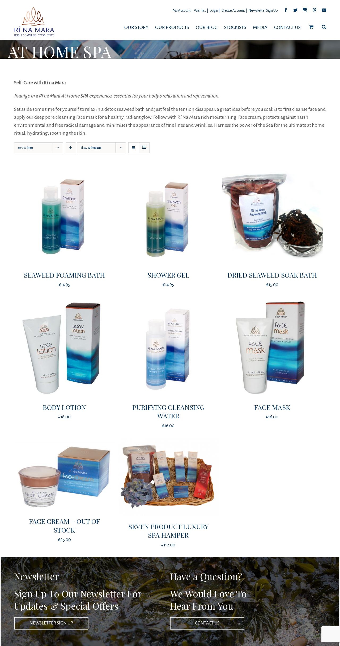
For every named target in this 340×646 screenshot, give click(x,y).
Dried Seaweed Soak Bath (272, 274)
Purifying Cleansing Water (168, 411)
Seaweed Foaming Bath (64, 274)
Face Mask (272, 407)
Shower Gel (168, 274)
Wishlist (199, 10)
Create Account (233, 10)
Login (214, 10)
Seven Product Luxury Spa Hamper (168, 530)
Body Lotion (64, 407)
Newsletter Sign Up (263, 10)
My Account (181, 10)
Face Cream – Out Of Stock (64, 525)
